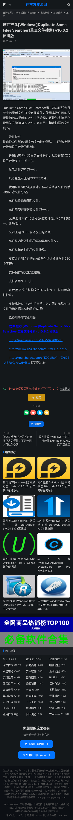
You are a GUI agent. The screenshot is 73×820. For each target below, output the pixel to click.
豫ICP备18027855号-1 (40, 807)
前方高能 (34, 665)
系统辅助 (57, 12)
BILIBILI (57, 677)
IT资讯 (9, 708)
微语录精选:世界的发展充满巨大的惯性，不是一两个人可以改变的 (18, 440)
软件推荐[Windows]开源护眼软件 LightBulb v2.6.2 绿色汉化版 (54, 440)
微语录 (34, 659)
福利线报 (57, 665)
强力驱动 (53, 811)
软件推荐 (58, 659)
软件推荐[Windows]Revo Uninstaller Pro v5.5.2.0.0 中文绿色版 (19, 604)
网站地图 (22, 807)
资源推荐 (34, 695)
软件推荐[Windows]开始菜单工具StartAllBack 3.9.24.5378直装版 (19, 524)
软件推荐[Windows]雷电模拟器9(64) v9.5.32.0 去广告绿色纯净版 (53, 486)
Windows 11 (59, 714)
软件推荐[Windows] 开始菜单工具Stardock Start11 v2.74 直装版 (53, 524)
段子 (9, 659)
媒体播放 (57, 695)
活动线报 (57, 671)
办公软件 (11, 689)
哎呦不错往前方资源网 (25, 12)
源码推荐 (57, 701)
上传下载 (34, 701)
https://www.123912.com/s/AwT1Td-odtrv (38, 349)
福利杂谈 (57, 683)
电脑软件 (44, 12)
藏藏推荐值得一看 (13, 714)
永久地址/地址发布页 (36, 755)
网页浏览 (34, 714)
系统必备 (57, 689)
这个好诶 (11, 701)
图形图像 (34, 677)
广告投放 (60, 804)
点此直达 (65, 388)
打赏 (36, 397)
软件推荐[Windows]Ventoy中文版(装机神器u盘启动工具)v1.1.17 (53, 604)
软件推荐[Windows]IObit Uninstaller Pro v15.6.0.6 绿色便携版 (19, 562)
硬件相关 (34, 708)
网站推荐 (12, 665)
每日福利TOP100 (36, 743)
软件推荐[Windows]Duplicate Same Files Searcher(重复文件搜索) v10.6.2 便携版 (35, 30)
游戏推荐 (11, 677)
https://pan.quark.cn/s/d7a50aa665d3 (36, 340)
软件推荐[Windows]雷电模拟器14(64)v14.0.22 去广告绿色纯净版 (19, 486)
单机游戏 (11, 695)
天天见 (33, 689)
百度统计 (42, 811)
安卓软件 (34, 671)
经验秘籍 (34, 683)
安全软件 (57, 708)
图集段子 (11, 683)
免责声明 (49, 804)
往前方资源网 (36, 5)
